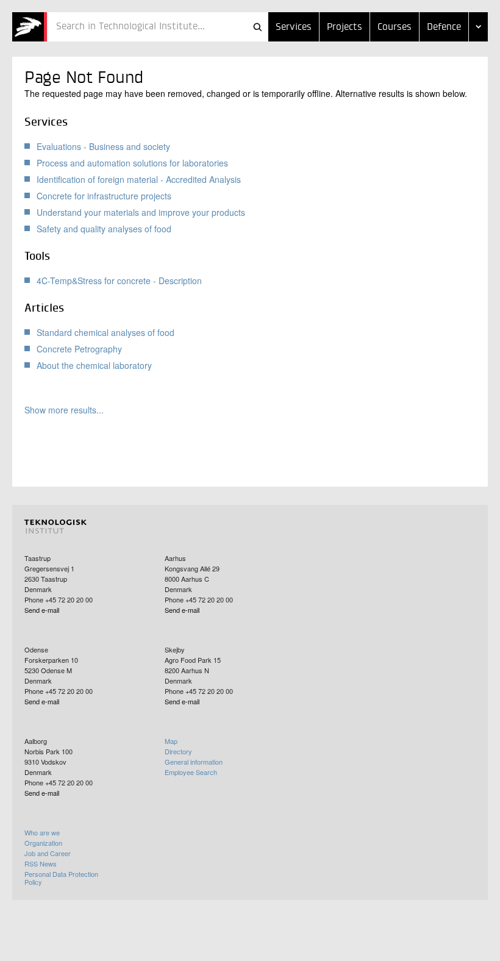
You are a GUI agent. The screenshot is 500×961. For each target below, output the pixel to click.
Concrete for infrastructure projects (104, 196)
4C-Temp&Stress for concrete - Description (119, 280)
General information (194, 761)
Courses (394, 27)
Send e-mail (41, 610)
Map (171, 741)
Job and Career (47, 853)
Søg (257, 26)
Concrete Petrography (79, 349)
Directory (178, 751)
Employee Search (191, 772)
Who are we (42, 832)
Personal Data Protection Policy (61, 878)
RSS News (40, 863)
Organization (43, 843)
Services (294, 27)
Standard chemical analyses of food (105, 332)
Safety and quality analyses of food (104, 229)
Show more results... (64, 410)
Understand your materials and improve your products (141, 212)
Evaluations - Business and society (103, 146)
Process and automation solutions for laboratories (132, 163)
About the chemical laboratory (94, 365)
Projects (344, 27)
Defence (444, 27)
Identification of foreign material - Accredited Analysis (139, 179)
